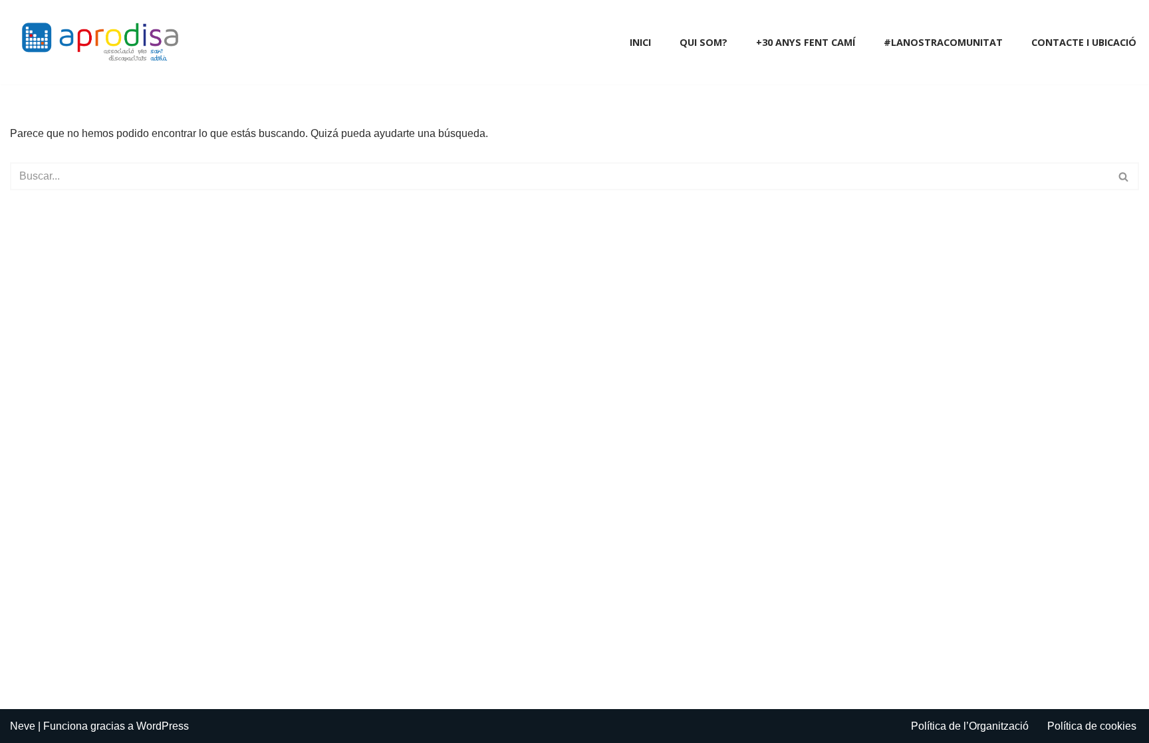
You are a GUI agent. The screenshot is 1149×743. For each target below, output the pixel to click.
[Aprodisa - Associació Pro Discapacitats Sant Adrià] (103, 42)
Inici (640, 42)
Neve (22, 726)
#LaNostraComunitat (943, 42)
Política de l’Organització (970, 726)
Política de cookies (1091, 726)
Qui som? (703, 42)
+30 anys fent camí (805, 42)
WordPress (162, 726)
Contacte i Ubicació (1083, 42)
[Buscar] (1124, 176)
